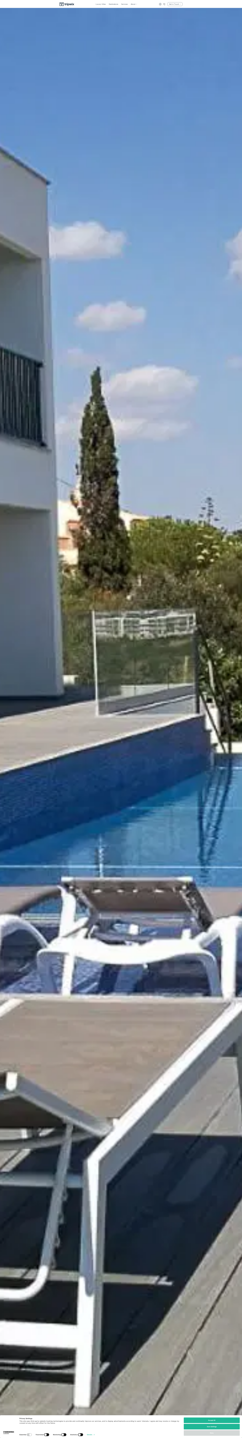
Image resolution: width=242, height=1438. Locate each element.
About (133, 4)
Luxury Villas (101, 4)
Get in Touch (174, 4)
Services (124, 4)
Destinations (113, 4)
